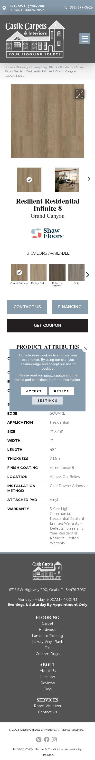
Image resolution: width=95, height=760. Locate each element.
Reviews (47, 683)
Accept (34, 391)
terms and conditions (31, 379)
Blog (48, 689)
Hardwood (48, 629)
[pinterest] (38, 740)
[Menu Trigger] (84, 38)
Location (47, 677)
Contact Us (27, 307)
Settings (47, 400)
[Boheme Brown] (57, 272)
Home (9, 67)
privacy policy (54, 375)
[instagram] (54, 740)
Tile (47, 648)
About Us (48, 671)
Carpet (47, 623)
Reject (61, 391)
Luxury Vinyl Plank (44, 67)
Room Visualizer (47, 706)
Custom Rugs (47, 654)
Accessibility (73, 749)
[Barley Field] (38, 272)
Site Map (47, 755)
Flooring (22, 67)
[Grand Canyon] (19, 272)
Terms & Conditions (49, 749)
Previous (7, 177)
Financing (69, 307)
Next (87, 177)
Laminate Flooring (47, 636)
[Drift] (76, 272)
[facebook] (46, 740)
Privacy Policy (23, 749)
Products (66, 67)
